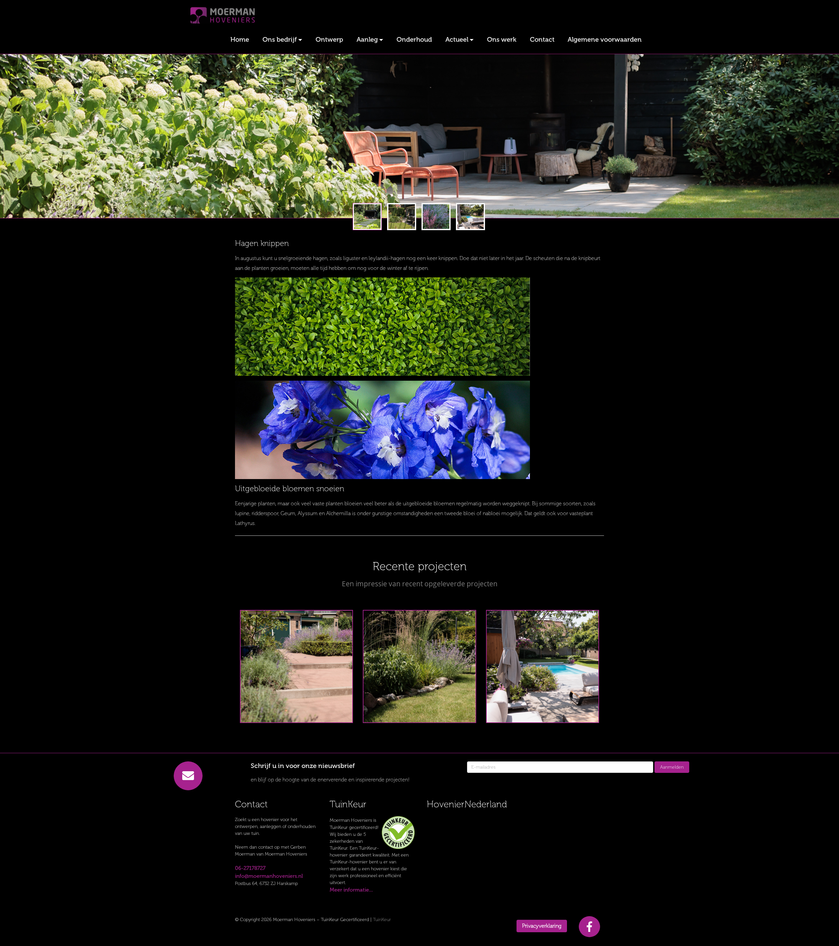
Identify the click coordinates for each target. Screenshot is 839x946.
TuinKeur (382, 919)
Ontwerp (329, 39)
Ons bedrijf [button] (280, 39)
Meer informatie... (351, 890)
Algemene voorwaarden (605, 39)
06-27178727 (250, 868)
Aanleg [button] (367, 39)
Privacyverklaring (541, 926)
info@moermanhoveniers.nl (269, 876)
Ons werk (502, 39)
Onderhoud (414, 39)
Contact (542, 39)
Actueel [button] (456, 39)
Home (239, 39)
